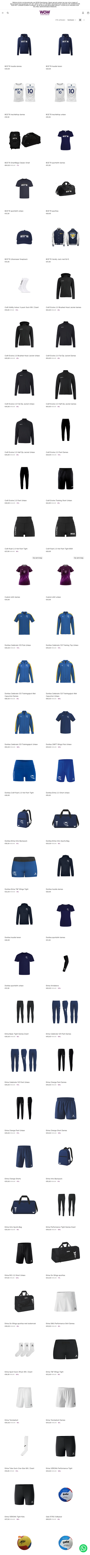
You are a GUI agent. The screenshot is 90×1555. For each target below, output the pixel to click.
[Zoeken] (7, 12)
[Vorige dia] (8, 140)
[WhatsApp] (83, 1548)
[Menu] (2, 13)
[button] (72, 20)
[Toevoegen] (40, 157)
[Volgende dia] (40, 140)
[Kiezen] (40, 60)
